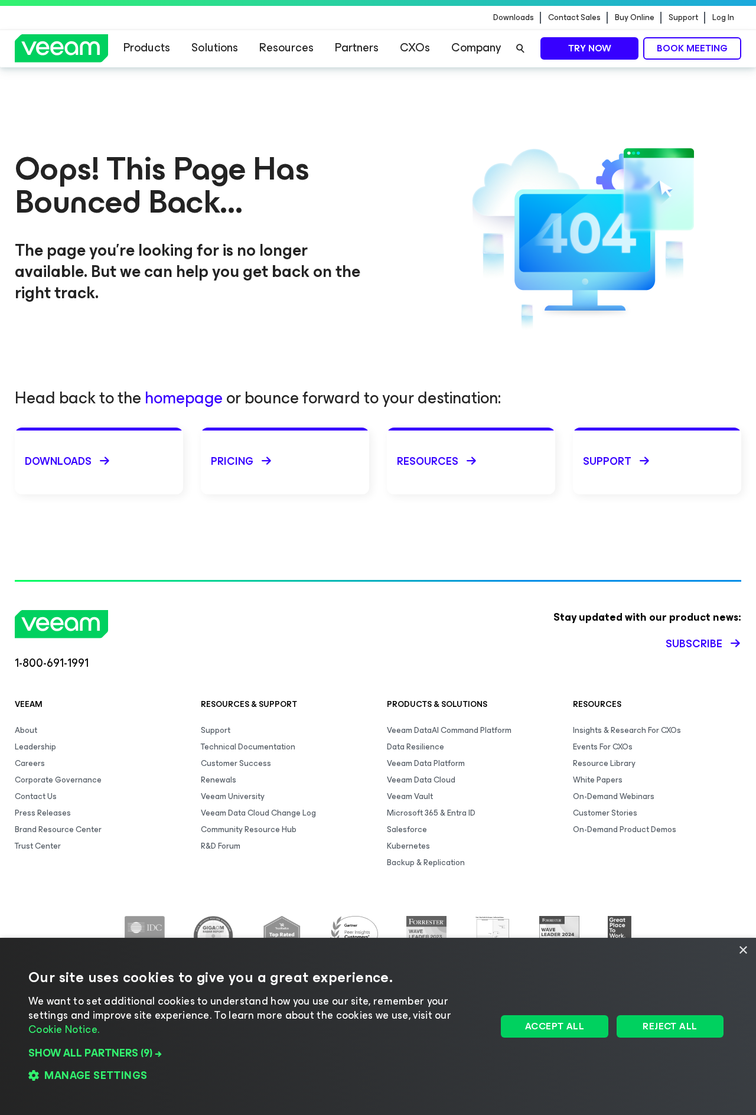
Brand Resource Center (58, 829)
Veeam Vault (410, 796)
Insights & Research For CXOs (627, 730)
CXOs (415, 47)
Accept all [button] (554, 1026)
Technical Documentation (248, 747)
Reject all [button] (670, 1026)
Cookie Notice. (63, 1029)
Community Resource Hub (248, 829)
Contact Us (36, 796)
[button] (255, 1053)
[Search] (520, 48)
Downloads (513, 18)
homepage (184, 398)
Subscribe (694, 644)
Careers (30, 763)
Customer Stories (605, 813)
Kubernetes (408, 846)
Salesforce (407, 829)
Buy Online (634, 18)
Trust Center (38, 846)
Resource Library (604, 763)
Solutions (214, 47)
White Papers (598, 780)
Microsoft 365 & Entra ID (431, 813)
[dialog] (378, 1026)
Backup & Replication (426, 862)
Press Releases (43, 813)
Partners (357, 47)
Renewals (218, 780)
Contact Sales (574, 18)
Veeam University (233, 796)
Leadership (35, 747)
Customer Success (236, 763)
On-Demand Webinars (613, 796)
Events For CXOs (603, 747)
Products (146, 47)
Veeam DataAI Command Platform (449, 730)
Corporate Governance (58, 780)
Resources (286, 47)
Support (683, 18)
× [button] (742, 950)
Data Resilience (415, 747)
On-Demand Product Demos (624, 829)
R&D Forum (220, 846)
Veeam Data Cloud (421, 780)
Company (476, 47)
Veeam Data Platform (426, 763)
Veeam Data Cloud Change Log (258, 813)
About (26, 730)
